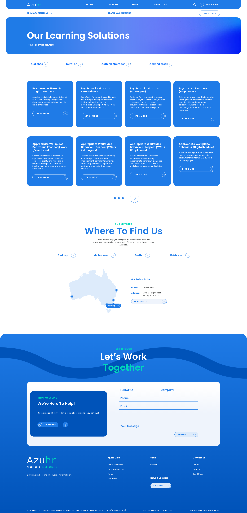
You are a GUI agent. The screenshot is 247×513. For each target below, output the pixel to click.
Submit (182, 434)
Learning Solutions (119, 13)
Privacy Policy (167, 510)
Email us (196, 469)
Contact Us (160, 4)
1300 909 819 (212, 4)
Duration (71, 64)
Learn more (42, 113)
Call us (196, 465)
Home (30, 45)
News (135, 4)
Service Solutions (37, 13)
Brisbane (176, 255)
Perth (139, 255)
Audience (37, 64)
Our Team (112, 478)
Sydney (63, 255)
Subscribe (158, 485)
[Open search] (194, 4)
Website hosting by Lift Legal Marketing (205, 510)
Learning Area (158, 64)
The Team (112, 4)
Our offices (210, 13)
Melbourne (101, 255)
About (89, 4)
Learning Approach (112, 64)
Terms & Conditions (151, 510)
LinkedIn (153, 465)
